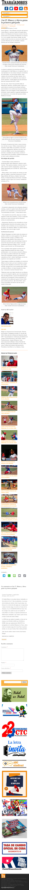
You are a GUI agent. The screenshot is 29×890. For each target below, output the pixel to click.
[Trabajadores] (3, 876)
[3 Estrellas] (4, 28)
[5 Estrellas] (7, 28)
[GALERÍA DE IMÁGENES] (14, 815)
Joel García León (6, 326)
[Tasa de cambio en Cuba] (14, 854)
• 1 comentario (12, 26)
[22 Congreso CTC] (14, 737)
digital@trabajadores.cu (7, 887)
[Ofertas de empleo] (14, 784)
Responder (4, 639)
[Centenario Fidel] (14, 701)
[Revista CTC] (14, 838)
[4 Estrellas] (5, 28)
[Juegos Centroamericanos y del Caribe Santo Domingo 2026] (14, 718)
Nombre (3, 662)
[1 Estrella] (1, 28)
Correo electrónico (6, 668)
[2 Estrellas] (3, 28)
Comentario (4, 647)
